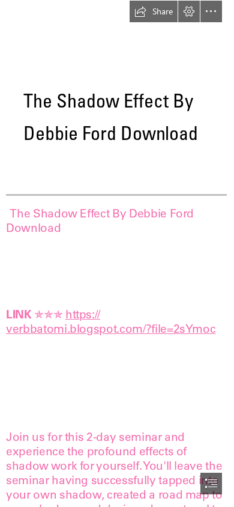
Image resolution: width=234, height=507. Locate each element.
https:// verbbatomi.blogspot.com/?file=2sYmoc (110, 321)
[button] (154, 11)
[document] (117, 253)
